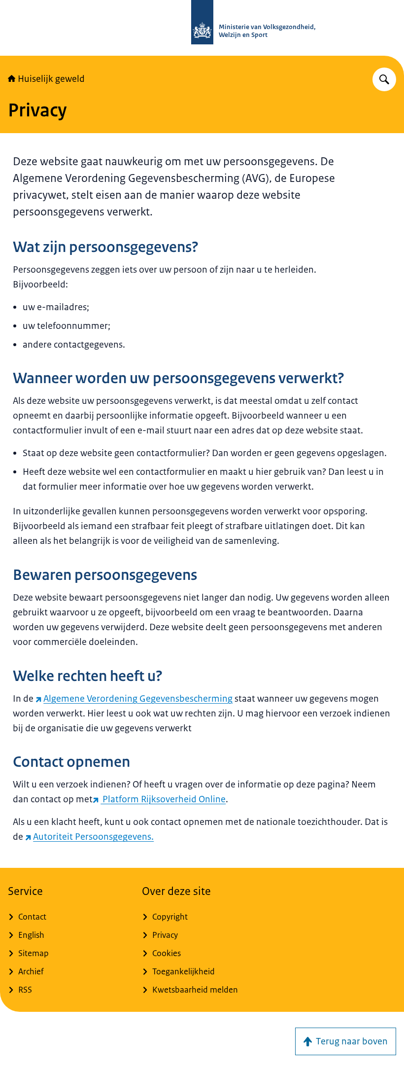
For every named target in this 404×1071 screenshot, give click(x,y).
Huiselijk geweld (51, 79)
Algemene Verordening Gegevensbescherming (138, 699)
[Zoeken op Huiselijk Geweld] (384, 79)
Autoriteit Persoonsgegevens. (93, 837)
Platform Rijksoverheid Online (163, 799)
